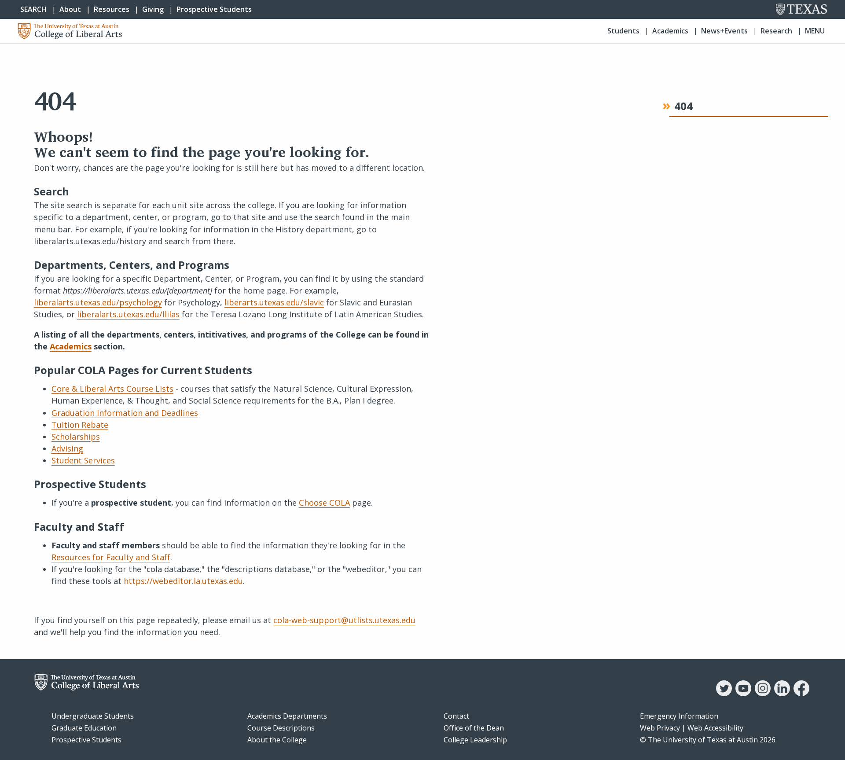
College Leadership (475, 740)
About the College (277, 740)
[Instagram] (762, 693)
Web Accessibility (715, 728)
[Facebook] (801, 693)
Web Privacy (660, 728)
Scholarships (75, 436)
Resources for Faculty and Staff (110, 557)
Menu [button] (815, 31)
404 (683, 106)
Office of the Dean (474, 728)
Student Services (83, 460)
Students (623, 31)
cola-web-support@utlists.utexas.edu (344, 620)
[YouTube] (743, 693)
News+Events (724, 31)
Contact (456, 716)
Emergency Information (679, 716)
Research (776, 31)
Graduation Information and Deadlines (124, 413)
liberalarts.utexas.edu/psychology (98, 302)
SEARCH (33, 9)
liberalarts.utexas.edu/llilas (128, 314)
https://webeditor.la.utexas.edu (183, 581)
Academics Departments (287, 716)
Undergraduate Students (92, 716)
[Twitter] (724, 693)
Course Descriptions (281, 728)
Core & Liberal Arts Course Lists (112, 388)
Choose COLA (324, 502)
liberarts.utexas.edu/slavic (274, 302)
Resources (111, 9)
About (70, 9)
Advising (67, 448)
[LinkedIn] (782, 693)
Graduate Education (84, 728)
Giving (153, 9)
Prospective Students (214, 9)
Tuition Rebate (79, 424)
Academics (670, 31)
